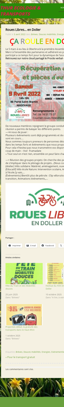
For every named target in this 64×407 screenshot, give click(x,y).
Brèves (34, 34)
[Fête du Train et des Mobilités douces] (24, 273)
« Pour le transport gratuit (20, 357)
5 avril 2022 (19, 34)
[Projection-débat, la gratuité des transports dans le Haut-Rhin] (24, 314)
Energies (46, 351)
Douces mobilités (47, 34)
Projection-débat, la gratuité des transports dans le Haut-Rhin (22, 328)
